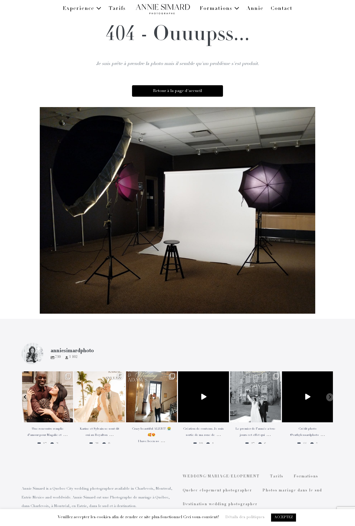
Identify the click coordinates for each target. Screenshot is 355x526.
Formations (217, 8)
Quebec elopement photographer (217, 490)
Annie (255, 8)
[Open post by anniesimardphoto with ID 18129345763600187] (255, 396)
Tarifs (117, 8)
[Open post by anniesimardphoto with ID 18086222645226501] (47, 396)
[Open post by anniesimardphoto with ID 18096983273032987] (307, 396)
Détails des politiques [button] (245, 517)
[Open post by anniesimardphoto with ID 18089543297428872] (99, 396)
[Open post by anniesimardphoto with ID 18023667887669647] (151, 396)
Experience (79, 8)
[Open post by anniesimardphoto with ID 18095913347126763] (203, 396)
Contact (281, 8)
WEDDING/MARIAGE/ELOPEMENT (221, 476)
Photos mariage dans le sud (292, 490)
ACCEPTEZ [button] (283, 517)
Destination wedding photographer (220, 504)
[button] (25, 397)
